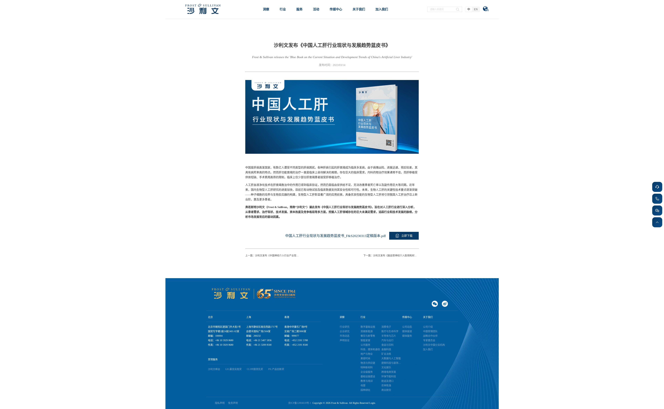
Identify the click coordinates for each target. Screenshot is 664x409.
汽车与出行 (387, 340)
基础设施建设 (368, 376)
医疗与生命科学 (389, 331)
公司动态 (407, 327)
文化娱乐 (386, 367)
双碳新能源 (367, 331)
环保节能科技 (388, 376)
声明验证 (344, 340)
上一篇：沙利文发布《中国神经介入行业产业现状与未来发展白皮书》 (273, 255)
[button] (404, 236)
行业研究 (344, 327)
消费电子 (386, 327)
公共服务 (365, 345)
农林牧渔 (386, 385)
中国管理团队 (430, 331)
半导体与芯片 (388, 336)
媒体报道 (407, 331)
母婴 (363, 385)
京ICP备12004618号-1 (300, 403)
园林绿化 (365, 390)
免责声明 (233, 403)
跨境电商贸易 (388, 372)
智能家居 (365, 340)
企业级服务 (367, 372)
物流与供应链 (368, 363)
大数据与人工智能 (391, 358)
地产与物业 (367, 354)
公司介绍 (428, 327)
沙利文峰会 (214, 369)
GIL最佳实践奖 (233, 369)
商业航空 (386, 390)
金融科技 (386, 349)
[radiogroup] (472, 9)
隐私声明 (220, 403)
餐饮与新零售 (368, 336)
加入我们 (428, 349)
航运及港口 (387, 381)
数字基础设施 (368, 327)
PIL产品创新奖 (276, 369)
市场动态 (344, 336)
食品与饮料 (387, 345)
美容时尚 (365, 358)
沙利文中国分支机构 (434, 345)
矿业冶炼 (386, 354)
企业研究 (344, 331)
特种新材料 (367, 367)
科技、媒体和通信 (370, 349)
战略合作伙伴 (430, 336)
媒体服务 (407, 336)
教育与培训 (367, 381)
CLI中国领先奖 (255, 369)
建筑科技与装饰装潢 (392, 363)
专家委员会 (429, 340)
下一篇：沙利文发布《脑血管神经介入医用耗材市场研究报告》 (391, 255)
